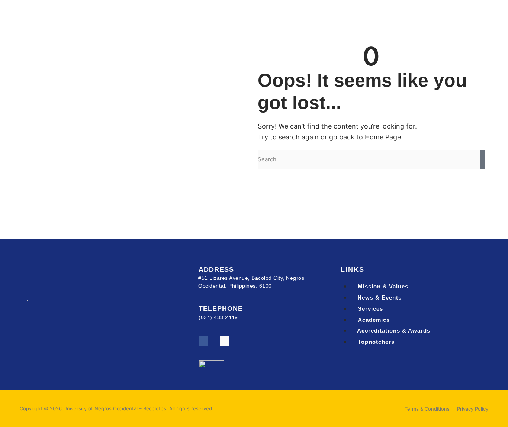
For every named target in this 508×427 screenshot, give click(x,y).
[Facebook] (203, 341)
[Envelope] (224, 341)
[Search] (482, 159)
